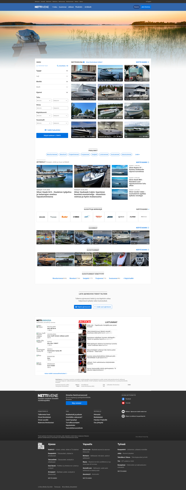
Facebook (128, 399)
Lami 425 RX (102, 237)
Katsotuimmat (126, 154)
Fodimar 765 (136, 111)
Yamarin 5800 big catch (83, 111)
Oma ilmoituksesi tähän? (94, 62)
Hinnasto (97, 414)
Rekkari (76, 1)
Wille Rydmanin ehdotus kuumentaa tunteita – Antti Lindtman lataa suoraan (97, 345)
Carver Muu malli (136, 92)
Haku (55, 7)
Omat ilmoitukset (44, 417)
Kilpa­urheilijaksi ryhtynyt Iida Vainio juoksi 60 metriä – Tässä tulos (97, 351)
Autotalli (43, 1)
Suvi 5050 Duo (110, 92)
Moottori (75, 278)
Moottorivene (60, 278)
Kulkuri (136, 73)
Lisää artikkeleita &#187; (55, 181)
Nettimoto (48, 1)
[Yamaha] (76, 217)
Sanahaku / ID (63, 66)
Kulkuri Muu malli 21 (64, 237)
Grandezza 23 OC (83, 92)
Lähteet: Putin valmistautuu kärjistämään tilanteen (97, 364)
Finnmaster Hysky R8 (56, 350)
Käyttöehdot (70, 425)
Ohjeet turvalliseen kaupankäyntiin (135, 416)
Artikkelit (88, 7)
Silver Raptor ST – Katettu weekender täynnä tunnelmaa (130, 170)
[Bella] (110, 217)
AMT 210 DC (140, 237)
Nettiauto (37, 1)
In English (148, 1)
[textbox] (50, 81)
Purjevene (101, 278)
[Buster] (64, 217)
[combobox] (52, 81)
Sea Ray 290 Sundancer (110, 73)
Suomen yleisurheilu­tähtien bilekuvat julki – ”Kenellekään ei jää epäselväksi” (97, 358)
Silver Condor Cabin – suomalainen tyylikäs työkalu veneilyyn (130, 194)
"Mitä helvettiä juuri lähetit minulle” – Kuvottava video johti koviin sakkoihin (97, 333)
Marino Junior (121, 237)
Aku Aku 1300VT (56, 343)
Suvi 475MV (56, 365)
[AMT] (143, 217)
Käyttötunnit (41, 112)
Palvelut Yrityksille (100, 420)
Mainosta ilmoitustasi (46, 423)
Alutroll (102, 259)
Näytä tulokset (52, 135)
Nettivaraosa (62, 1)
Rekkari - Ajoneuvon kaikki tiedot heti (136, 411)
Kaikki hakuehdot (53, 130)
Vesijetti (88, 278)
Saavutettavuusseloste (74, 428)
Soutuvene (114, 278)
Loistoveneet (104, 154)
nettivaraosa (44, 320)
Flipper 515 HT (46, 259)
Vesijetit (94, 154)
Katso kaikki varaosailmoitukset (55, 373)
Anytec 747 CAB (139, 259)
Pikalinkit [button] (78, 7)
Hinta (38, 105)
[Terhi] (98, 217)
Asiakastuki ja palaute (74, 414)
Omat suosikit (43, 420)
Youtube (128, 403)
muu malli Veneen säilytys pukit (56, 335)
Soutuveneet (115, 154)
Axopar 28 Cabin (110, 111)
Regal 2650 (83, 73)
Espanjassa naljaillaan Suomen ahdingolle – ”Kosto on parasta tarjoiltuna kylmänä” (97, 339)
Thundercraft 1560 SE (83, 259)
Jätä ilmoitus (146, 7)
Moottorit (63, 154)
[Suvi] (87, 217)
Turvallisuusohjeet (72, 423)
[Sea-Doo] (42, 217)
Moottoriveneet (52, 154)
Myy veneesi (76, 403)
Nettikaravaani (70, 1)
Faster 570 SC (83, 237)
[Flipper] (132, 217)
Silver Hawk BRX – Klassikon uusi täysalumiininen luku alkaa (130, 182)
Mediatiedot (98, 417)
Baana (81, 1)
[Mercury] (121, 217)
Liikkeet (71, 7)
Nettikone (55, 1)
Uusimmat (62, 7)
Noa (56, 358)
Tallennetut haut (44, 414)
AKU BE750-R (56, 328)
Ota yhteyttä (98, 423)
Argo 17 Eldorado (121, 259)
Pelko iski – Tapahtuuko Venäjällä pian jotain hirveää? (97, 327)
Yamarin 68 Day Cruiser (110, 130)
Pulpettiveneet (74, 154)
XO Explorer (65, 259)
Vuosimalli (40, 120)
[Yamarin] (53, 217)
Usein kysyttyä (71, 420)
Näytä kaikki (141, 62)
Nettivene (42, 7)
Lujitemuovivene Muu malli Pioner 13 (46, 237)
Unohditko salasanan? (74, 417)
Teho (38, 97)
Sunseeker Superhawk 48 (83, 130)
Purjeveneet (85, 154)
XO (136, 130)
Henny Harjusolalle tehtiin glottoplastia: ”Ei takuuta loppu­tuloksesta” (97, 370)
